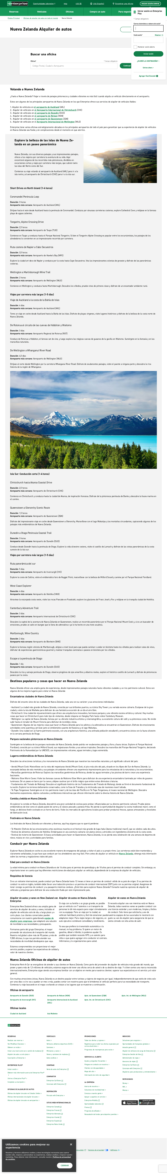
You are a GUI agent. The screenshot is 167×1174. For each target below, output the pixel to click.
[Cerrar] (71, 1144)
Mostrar (158, 35)
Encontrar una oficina (124, 3)
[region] (39, 1155)
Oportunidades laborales (44, 4)
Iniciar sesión (148, 54)
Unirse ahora (147, 67)
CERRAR (65, 1165)
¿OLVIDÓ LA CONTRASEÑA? (147, 61)
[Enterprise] (17, 3)
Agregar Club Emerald (147, 76)
